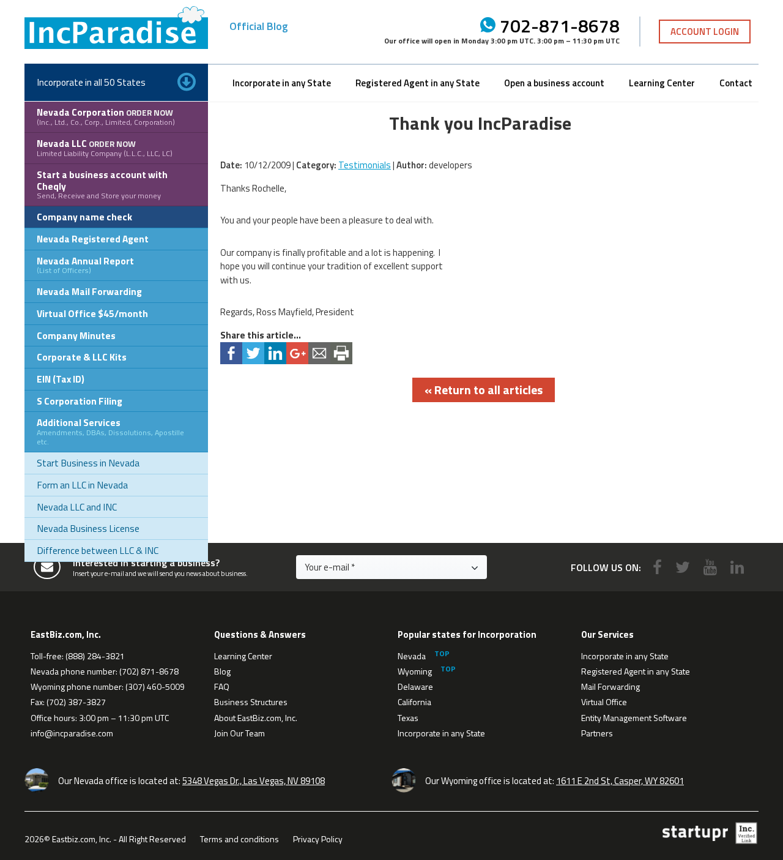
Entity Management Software (634, 717)
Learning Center (662, 83)
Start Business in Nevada (88, 462)
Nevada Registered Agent (93, 238)
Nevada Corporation (106, 116)
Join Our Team (239, 733)
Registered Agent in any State (417, 83)
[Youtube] (710, 567)
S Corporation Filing (79, 401)
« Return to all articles (484, 389)
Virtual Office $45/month (92, 313)
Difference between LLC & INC (97, 550)
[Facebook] (657, 567)
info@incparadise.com (72, 733)
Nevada (412, 655)
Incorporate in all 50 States (91, 82)
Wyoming (415, 671)
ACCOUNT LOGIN (704, 31)
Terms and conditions (239, 838)
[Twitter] (682, 567)
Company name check (84, 216)
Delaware (415, 686)
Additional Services (110, 431)
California (414, 701)
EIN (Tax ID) (60, 379)
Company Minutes (76, 335)
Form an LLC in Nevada (82, 484)
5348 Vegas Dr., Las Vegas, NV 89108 (253, 781)
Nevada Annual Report (85, 265)
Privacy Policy (318, 838)
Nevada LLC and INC (77, 506)
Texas (408, 717)
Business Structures (251, 701)
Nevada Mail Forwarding (89, 291)
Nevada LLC (105, 147)
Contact (735, 83)
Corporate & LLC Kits (82, 357)
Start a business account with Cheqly (102, 184)
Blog (222, 671)
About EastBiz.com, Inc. (255, 717)
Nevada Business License (88, 528)
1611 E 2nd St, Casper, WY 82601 (620, 781)
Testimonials (364, 165)
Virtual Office (604, 701)
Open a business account (554, 83)
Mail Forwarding (610, 686)
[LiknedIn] (737, 567)
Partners (597, 733)
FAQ (221, 686)
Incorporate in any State (281, 83)
